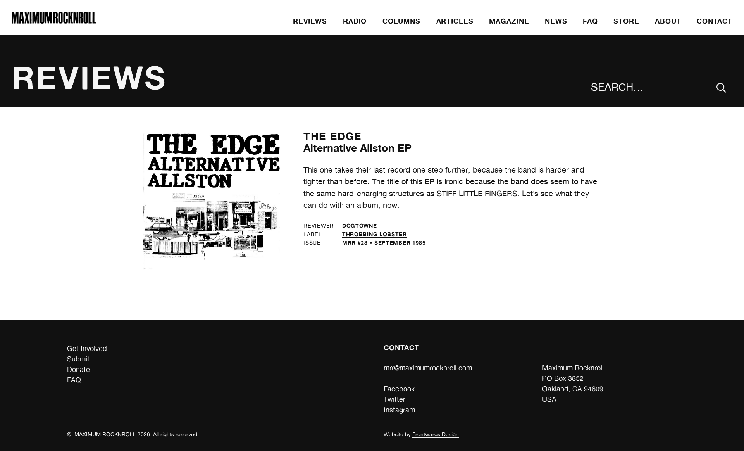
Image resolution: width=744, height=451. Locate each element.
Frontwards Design (435, 434)
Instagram (399, 410)
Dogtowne (359, 225)
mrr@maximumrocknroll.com (428, 368)
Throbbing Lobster (374, 234)
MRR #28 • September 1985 (384, 242)
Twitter (394, 399)
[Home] (53, 21)
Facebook (399, 389)
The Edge (332, 136)
